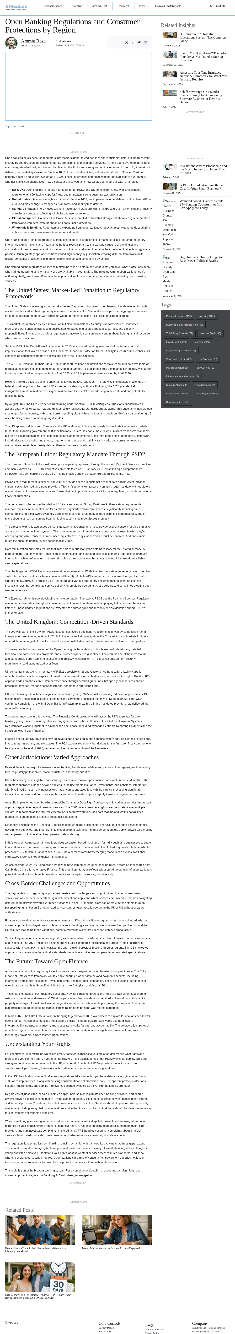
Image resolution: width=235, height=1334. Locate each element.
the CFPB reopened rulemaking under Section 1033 (59, 404)
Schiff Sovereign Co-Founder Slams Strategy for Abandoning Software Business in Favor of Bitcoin (201, 97)
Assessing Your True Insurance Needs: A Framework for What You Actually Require (203, 76)
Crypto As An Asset (178, 393)
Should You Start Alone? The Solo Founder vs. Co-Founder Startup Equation (203, 56)
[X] (127, 42)
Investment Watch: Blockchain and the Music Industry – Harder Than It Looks (203, 169)
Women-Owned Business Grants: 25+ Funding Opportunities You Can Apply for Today (202, 204)
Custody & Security (209, 393)
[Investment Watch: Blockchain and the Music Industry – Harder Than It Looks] (170, 166)
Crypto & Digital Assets (181, 350)
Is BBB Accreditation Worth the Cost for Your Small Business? (201, 186)
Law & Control (176, 342)
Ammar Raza (33, 41)
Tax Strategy (208, 359)
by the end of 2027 (31, 748)
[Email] (145, 42)
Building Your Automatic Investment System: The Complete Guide (203, 37)
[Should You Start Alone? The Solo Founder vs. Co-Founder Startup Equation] (170, 53)
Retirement (202, 342)
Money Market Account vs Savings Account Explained (111, 1248)
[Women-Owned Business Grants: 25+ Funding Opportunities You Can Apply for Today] (170, 201)
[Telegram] (139, 42)
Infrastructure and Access (182, 376)
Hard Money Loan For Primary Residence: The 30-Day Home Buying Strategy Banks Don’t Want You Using (38, 1296)
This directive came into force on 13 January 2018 (72, 469)
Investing (207, 316)
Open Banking (19, 126)
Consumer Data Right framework (86, 802)
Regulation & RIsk (177, 402)
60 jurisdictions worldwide (50, 864)
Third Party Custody (179, 333)
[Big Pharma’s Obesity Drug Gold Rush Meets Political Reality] (170, 257)
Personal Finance (179, 316)
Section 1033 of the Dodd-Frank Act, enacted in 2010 (38, 346)
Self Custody (205, 367)
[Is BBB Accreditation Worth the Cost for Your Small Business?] (170, 185)
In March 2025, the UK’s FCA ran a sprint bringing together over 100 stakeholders (56, 1016)
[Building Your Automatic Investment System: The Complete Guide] (170, 34)
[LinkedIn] (133, 42)
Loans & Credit (210, 333)
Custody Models (177, 385)
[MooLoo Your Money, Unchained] (16, 5)
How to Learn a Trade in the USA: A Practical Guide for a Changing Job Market (35, 1249)
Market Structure (178, 367)
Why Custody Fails (179, 359)
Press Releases (204, 385)
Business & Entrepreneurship (184, 324)
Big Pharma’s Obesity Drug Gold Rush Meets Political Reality (202, 258)
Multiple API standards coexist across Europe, (104, 576)
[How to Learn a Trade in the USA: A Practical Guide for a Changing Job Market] (40, 1217)
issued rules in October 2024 (132, 351)
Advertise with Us (78, 152)
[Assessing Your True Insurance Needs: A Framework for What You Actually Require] (170, 73)
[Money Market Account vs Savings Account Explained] (117, 1217)
